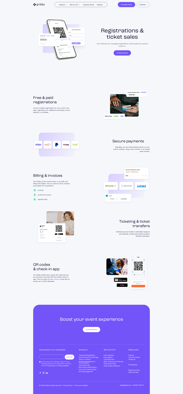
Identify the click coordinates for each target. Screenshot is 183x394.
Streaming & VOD (84, 365)
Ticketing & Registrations (87, 355)
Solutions (83, 350)
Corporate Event (109, 359)
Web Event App (133, 372)
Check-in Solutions (85, 359)
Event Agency (108, 357)
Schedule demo (126, 5)
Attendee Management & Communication (87, 362)
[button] (63, 4)
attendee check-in (53, 279)
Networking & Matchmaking (87, 367)
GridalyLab (131, 359)
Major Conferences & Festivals (113, 361)
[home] (39, 4)
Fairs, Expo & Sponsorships (87, 369)
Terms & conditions (63, 365)
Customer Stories (88, 5)
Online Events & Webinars (112, 366)
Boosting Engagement (86, 371)
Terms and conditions (81, 385)
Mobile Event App (134, 370)
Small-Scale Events (110, 363)
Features (100, 5)
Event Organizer (109, 355)
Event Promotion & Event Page (88, 357)
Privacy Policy (51, 365)
